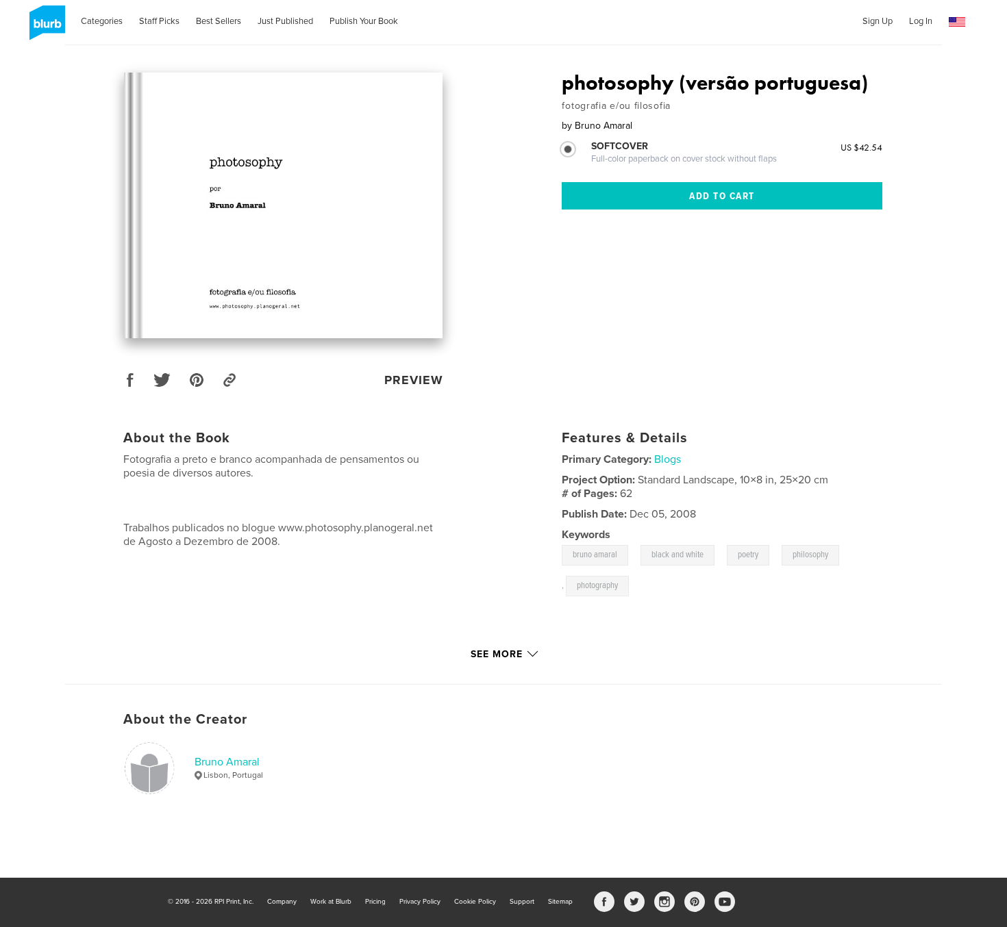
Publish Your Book (364, 21)
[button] (957, 22)
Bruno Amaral (227, 762)
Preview (413, 380)
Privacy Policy (419, 902)
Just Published (285, 21)
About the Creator (185, 719)
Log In (920, 21)
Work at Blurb (330, 902)
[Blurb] (44, 28)
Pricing (375, 902)
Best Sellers (218, 21)
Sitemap (560, 902)
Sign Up (877, 21)
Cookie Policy (475, 902)
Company (282, 902)
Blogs (667, 459)
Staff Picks (159, 21)
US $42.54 (861, 147)
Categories (102, 21)
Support (522, 902)
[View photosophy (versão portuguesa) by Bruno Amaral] (283, 205)
